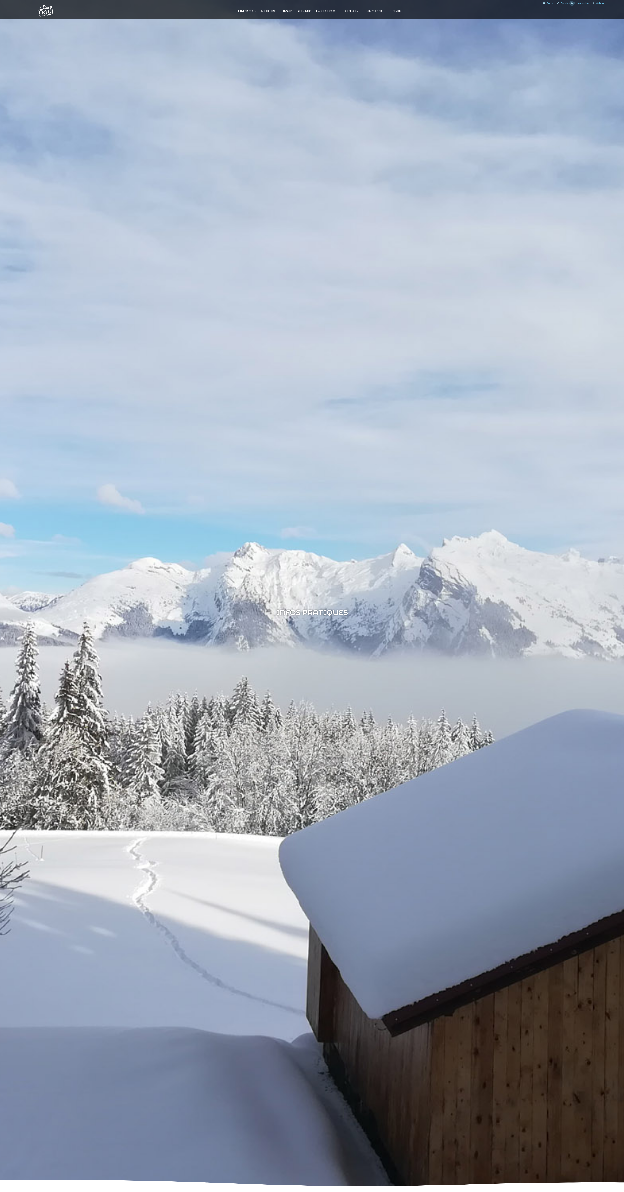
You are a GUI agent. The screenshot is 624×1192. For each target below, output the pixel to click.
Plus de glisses (325, 10)
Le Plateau (351, 10)
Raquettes (304, 10)
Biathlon (286, 10)
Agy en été (245, 10)
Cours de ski (374, 10)
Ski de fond (268, 10)
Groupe (395, 10)
